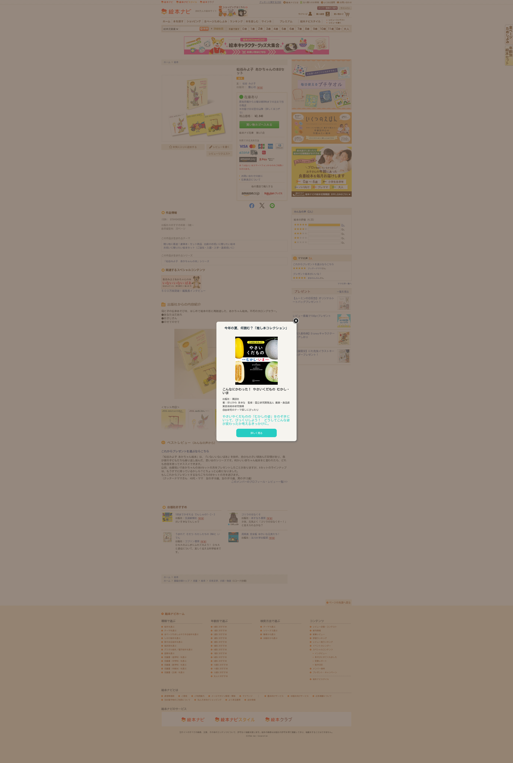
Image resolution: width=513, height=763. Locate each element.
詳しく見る (256, 433)
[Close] (296, 321)
